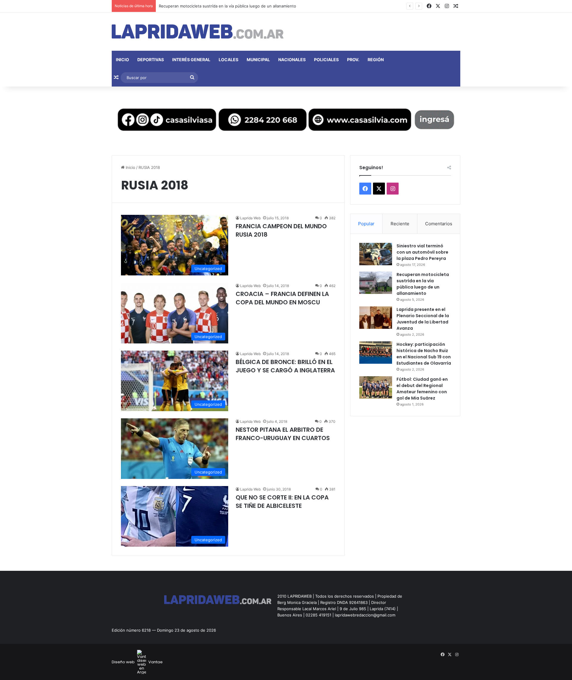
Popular (366, 223)
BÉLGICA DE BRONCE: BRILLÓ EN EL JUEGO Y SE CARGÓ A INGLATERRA (285, 366)
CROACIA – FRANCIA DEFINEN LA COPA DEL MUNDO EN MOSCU (282, 298)
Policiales (326, 59)
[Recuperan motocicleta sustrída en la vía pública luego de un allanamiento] (375, 283)
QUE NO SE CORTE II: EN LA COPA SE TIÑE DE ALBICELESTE (282, 501)
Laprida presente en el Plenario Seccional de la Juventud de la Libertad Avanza (423, 318)
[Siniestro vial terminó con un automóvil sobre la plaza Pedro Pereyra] (375, 254)
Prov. (353, 59)
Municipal (258, 59)
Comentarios (438, 223)
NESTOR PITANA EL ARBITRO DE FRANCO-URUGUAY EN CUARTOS (283, 433)
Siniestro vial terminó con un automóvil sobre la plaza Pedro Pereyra (422, 252)
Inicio (122, 59)
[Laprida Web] (198, 31)
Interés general (191, 59)
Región (376, 59)
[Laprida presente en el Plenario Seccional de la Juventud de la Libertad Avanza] (375, 317)
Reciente (400, 223)
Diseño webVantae (137, 662)
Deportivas (150, 59)
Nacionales (292, 59)
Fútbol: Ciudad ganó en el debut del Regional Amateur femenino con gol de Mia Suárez (422, 388)
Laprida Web (250, 218)
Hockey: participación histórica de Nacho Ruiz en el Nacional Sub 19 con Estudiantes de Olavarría (424, 353)
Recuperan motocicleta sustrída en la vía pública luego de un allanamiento (227, 6)
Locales (228, 59)
